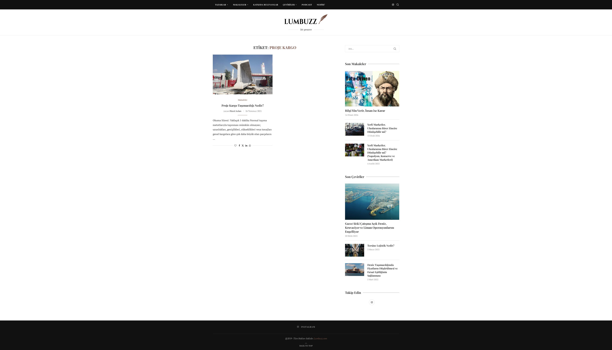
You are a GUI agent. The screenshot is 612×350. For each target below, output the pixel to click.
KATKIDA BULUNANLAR (265, 4)
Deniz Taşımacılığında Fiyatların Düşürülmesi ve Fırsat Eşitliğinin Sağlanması (382, 270)
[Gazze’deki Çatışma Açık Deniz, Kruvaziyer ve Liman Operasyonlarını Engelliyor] (372, 202)
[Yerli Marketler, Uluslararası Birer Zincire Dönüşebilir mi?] (354, 129)
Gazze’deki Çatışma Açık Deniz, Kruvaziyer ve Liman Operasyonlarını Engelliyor (369, 227)
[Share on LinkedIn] (246, 145)
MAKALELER (239, 4)
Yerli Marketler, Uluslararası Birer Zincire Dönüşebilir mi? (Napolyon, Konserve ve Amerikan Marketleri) (382, 152)
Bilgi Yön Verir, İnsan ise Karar (365, 111)
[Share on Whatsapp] (250, 145)
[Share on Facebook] (239, 145)
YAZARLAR (220, 4)
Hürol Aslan (235, 111)
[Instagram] (393, 4)
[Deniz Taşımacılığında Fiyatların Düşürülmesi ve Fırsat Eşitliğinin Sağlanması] (354, 269)
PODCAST (307, 4)
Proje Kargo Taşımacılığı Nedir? (243, 105)
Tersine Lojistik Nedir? (380, 245)
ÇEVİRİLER (289, 4)
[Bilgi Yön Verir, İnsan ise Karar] (372, 89)
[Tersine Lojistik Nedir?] (354, 250)
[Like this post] (235, 145)
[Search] (397, 4)
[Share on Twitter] (243, 145)
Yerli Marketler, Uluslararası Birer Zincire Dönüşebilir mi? (382, 128)
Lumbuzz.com (320, 338)
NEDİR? (321, 4)
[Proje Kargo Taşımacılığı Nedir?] (243, 74)
